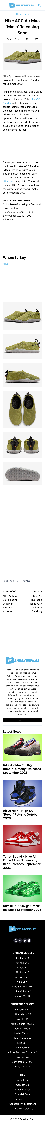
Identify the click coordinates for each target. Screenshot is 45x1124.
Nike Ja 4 (22, 1042)
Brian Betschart (17, 39)
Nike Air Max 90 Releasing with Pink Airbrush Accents (10, 601)
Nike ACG (9, 581)
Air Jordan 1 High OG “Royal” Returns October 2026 (21, 814)
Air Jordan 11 (22, 977)
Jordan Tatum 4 (22, 1033)
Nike (26, 14)
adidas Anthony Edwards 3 (23, 1052)
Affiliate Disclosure (22, 1108)
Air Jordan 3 (22, 963)
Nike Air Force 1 (22, 991)
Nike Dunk (22, 981)
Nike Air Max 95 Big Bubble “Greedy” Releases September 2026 (22, 768)
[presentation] (22, 747)
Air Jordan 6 (22, 972)
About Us (22, 1080)
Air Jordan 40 (22, 1009)
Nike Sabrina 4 (22, 1038)
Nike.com (8, 181)
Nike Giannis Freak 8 (22, 1023)
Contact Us (22, 1084)
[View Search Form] (39, 5)
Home (19, 14)
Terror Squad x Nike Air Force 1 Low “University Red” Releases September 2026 (22, 862)
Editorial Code (22, 1094)
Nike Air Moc (23, 581)
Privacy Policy (22, 1089)
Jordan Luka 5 (22, 1028)
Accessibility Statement (22, 1103)
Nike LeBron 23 (22, 1014)
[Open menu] (5, 5)
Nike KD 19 (22, 1019)
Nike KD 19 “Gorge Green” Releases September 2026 (22, 908)
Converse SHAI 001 (22, 1061)
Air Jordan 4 (22, 967)
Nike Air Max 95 (22, 996)
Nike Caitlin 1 (22, 1066)
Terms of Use (22, 1099)
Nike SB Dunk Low (22, 986)
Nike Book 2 (22, 1047)
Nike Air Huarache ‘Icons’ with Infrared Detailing (36, 601)
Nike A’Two (22, 1057)
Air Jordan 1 (22, 958)
